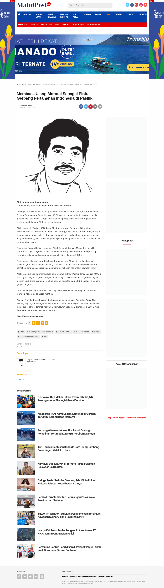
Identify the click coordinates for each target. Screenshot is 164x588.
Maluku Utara (39, 15)
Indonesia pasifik (82, 332)
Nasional (27, 14)
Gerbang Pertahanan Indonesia (41, 332)
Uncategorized (93, 24)
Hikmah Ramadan (52, 15)
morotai (97, 332)
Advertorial (46, 24)
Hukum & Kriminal (64, 15)
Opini (108, 14)
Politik (98, 14)
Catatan (118, 14)
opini (45, 336)
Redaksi (28, 344)
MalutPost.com (27, 105)
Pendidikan (23, 24)
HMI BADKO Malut (64, 332)
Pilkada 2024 (78, 24)
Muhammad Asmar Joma (29, 336)
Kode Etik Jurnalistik (105, 577)
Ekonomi (87, 14)
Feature (130, 14)
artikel (22, 332)
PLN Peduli (75, 15)
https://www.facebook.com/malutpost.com (127, 418)
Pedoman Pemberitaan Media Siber (82, 577)
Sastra (66, 24)
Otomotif (143, 14)
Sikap (57, 24)
